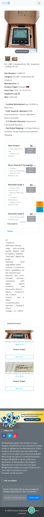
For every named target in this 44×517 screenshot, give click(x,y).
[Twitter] (9, 435)
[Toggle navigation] (39, 3)
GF (18, 83)
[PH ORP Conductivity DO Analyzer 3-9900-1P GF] (7, 58)
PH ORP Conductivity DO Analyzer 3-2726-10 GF (19, 375)
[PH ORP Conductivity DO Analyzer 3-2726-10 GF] (19, 367)
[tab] (12, 224)
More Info (19, 356)
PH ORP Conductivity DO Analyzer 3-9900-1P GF (19, 343)
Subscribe (34, 497)
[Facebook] (4, 435)
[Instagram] (15, 435)
